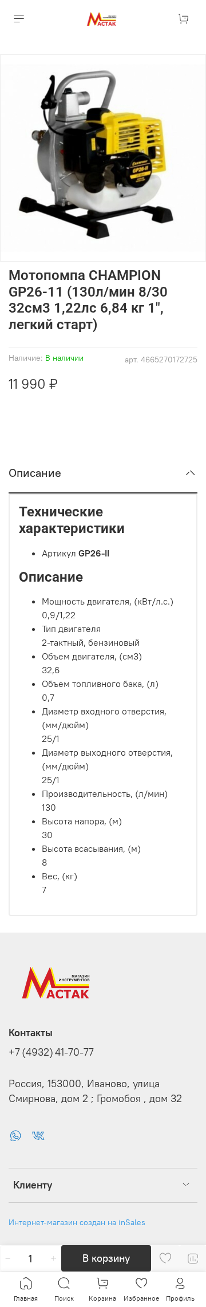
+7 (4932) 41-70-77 (51, 1052)
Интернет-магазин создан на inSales (77, 1222)
